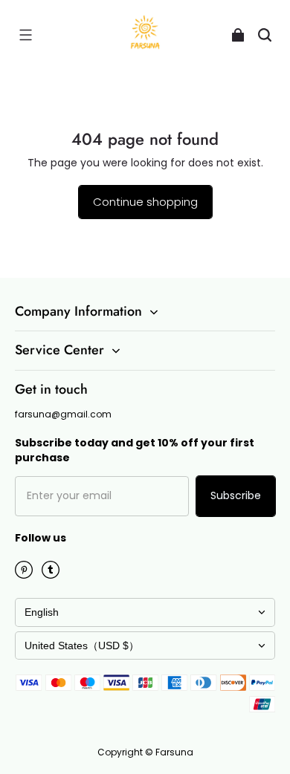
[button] (25, 35)
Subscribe (235, 495)
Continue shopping (145, 201)
